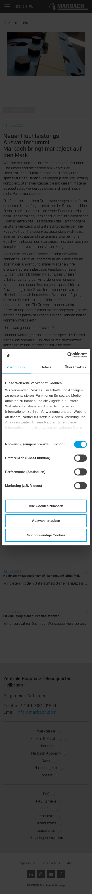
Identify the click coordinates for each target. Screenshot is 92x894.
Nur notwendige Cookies (46, 535)
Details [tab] (46, 367)
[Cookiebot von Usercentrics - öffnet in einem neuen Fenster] (67, 355)
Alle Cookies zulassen (46, 506)
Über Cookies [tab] (75, 367)
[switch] (80, 458)
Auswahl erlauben (46, 521)
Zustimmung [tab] (17, 367)
